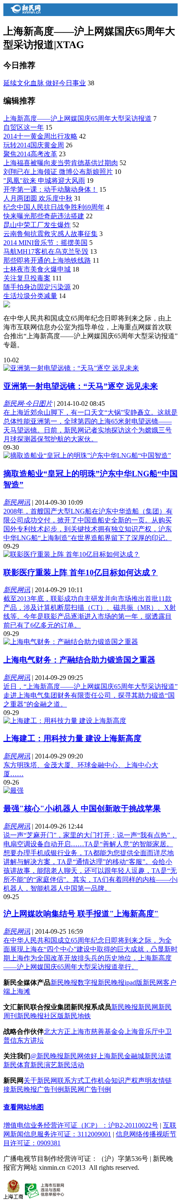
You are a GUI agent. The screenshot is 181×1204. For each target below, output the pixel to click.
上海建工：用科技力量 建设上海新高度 (72, 738)
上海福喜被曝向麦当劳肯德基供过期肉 (60, 162)
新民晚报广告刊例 (37, 1089)
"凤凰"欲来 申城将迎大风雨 (44, 180)
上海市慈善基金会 (98, 1031)
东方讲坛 (30, 1040)
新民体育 (16, 1064)
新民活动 (70, 1064)
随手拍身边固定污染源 (37, 287)
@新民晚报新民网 (57, 1056)
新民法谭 (157, 1056)
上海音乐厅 (141, 1031)
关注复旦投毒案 (27, 278)
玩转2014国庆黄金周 (33, 145)
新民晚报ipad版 (120, 982)
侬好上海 (97, 1056)
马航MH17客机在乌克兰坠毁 (45, 251)
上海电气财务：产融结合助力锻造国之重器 (79, 659)
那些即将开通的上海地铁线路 (47, 260)
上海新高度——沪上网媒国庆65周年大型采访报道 (77, 118)
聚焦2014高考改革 (30, 154)
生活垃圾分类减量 (30, 295)
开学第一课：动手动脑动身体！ (50, 189)
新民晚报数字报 (74, 982)
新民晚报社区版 (40, 1015)
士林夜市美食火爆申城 (37, 269)
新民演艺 (43, 1064)
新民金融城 (127, 1056)
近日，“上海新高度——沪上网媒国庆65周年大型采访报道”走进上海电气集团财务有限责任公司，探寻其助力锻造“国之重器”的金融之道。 (90, 695)
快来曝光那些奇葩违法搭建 (43, 216)
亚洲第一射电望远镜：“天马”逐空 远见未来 (80, 386)
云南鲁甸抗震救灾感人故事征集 (50, 233)
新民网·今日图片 (27, 403)
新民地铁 (77, 1015)
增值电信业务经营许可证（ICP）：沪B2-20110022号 (80, 1125)
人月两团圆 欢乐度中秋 (37, 198)
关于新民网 (40, 1080)
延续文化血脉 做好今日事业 (44, 83)
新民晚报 (124, 1007)
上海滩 (20, 991)
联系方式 (70, 1080)
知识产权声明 (131, 1080)
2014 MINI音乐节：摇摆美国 (45, 242)
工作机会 (97, 1080)
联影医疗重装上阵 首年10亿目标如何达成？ (80, 572)
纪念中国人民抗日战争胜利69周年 (53, 207)
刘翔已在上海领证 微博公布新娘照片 (58, 171)
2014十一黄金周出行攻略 (40, 136)
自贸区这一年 (23, 127)
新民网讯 (16, 502)
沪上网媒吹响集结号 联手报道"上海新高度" (81, 913)
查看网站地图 (23, 1107)
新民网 (148, 1007)
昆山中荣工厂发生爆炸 (37, 224)
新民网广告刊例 (87, 1089)
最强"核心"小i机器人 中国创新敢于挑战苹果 (82, 808)
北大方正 (57, 1031)
